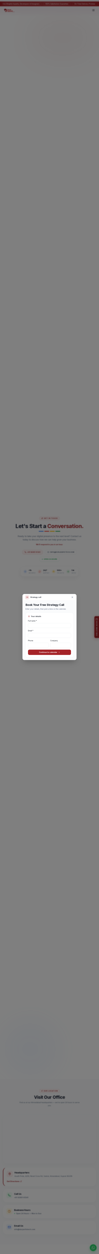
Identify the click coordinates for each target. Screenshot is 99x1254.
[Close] (72, 597)
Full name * (32, 621)
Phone (30, 641)
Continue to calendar (48, 652)
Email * (30, 631)
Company (54, 641)
